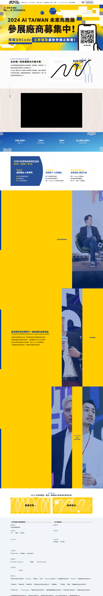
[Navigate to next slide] (102, 28)
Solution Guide (63, 2)
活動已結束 (89, 2)
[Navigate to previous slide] (1, 28)
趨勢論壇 (46, 2)
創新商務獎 (72, 2)
